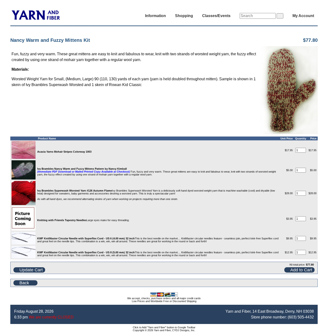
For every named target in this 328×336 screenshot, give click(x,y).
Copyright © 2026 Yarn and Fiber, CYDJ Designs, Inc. (164, 330)
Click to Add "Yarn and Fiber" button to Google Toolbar (164, 327)
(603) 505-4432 (301, 317)
